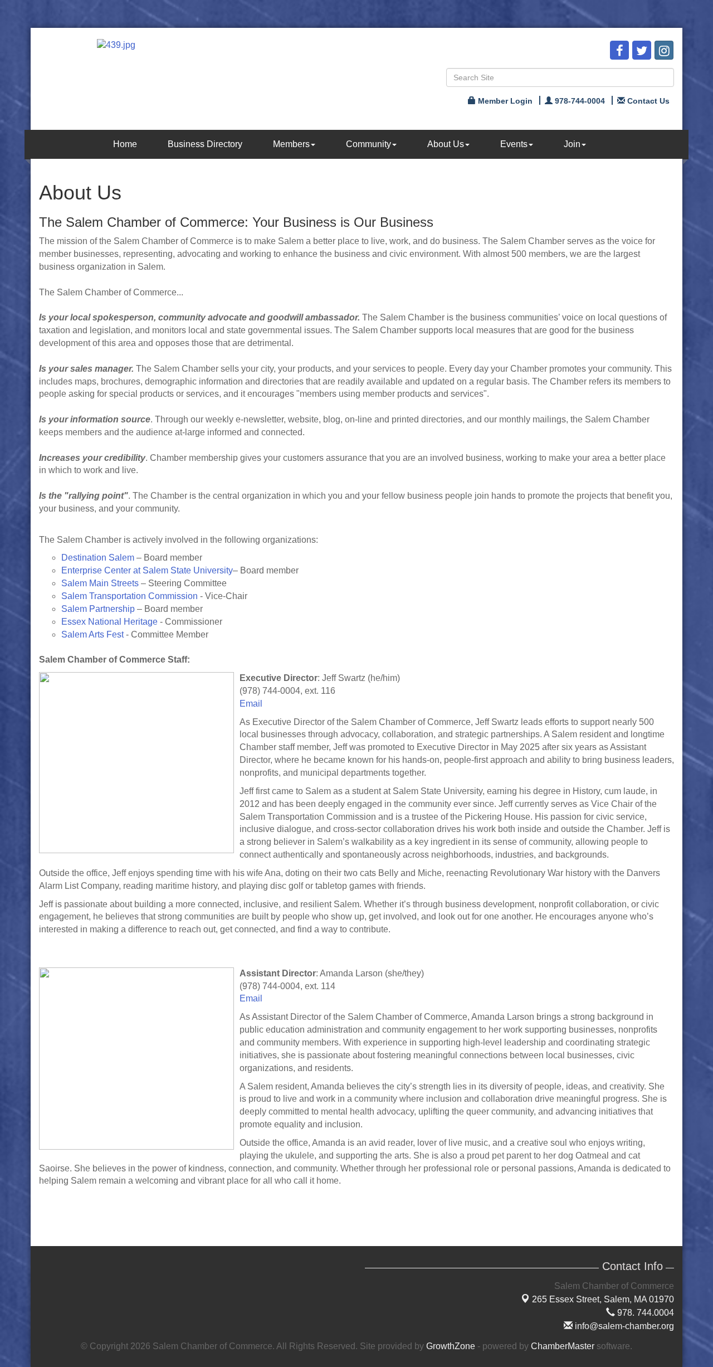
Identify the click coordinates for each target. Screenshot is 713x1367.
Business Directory (205, 144)
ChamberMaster (562, 1346)
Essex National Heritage (109, 621)
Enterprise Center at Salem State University (147, 570)
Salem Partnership (98, 609)
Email (251, 703)
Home (125, 144)
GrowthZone (450, 1346)
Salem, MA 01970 (603, 1299)
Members (291, 144)
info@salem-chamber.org (623, 1326)
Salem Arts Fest (92, 634)
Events (514, 144)
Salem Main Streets (100, 583)
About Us (445, 144)
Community (368, 144)
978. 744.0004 (644, 1312)
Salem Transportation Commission (129, 596)
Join (572, 144)
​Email (251, 998)
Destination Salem (97, 557)
